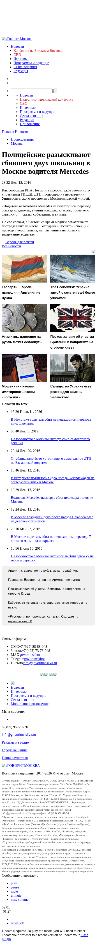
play (14, 883)
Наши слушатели (15, 758)
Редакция (21, 71)
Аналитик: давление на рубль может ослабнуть (43, 570)
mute (14, 891)
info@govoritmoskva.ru (40, 663)
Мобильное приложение (29, 704)
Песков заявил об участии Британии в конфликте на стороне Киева (46, 591)
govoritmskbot (29, 655)
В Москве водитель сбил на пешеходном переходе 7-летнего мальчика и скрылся (51, 539)
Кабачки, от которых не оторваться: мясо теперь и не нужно (47, 605)
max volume (19, 899)
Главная (8, 132)
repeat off (17, 923)
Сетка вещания (25, 67)
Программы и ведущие (31, 63)
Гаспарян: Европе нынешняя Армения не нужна (44, 579)
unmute (16, 895)
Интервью (21, 59)
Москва (17, 143)
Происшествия (22, 139)
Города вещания (14, 750)
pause (15, 887)
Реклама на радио (15, 742)
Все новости (11, 246)
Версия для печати (19, 242)
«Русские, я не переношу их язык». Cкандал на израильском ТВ (43, 619)
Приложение (30, 124)
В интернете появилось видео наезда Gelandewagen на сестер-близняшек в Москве (53, 480)
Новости (17, 46)
